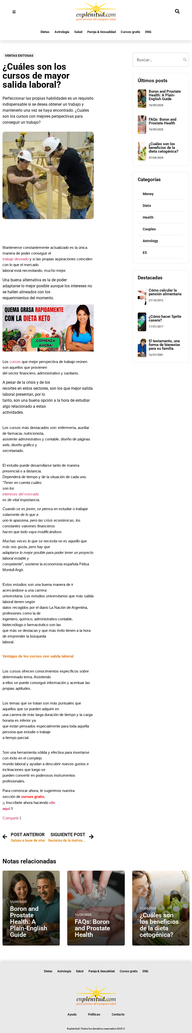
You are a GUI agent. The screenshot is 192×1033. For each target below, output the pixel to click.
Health (148, 217)
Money (148, 194)
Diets (147, 206)
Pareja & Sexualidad (101, 32)
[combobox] (160, 60)
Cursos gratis (130, 32)
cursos (14, 362)
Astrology (150, 241)
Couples (149, 229)
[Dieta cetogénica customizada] (48, 350)
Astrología (61, 32)
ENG (148, 32)
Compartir (10, 818)
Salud (78, 32)
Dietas (45, 32)
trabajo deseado (15, 259)
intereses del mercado (20, 494)
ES (145, 253)
